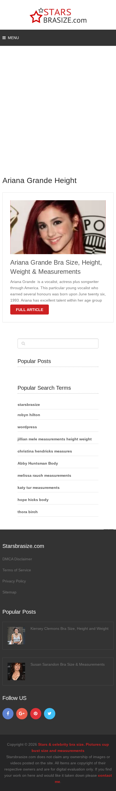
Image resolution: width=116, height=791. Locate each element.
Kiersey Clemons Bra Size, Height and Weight (69, 628)
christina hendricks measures (45, 451)
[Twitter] (49, 713)
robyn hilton (29, 415)
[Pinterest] (36, 713)
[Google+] (22, 713)
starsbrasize (29, 404)
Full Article (29, 310)
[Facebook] (8, 713)
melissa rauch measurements (44, 475)
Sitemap (9, 592)
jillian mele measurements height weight (55, 439)
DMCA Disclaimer (17, 559)
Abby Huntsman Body (38, 463)
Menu (13, 38)
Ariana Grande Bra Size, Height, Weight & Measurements (56, 267)
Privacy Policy (14, 581)
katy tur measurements (39, 487)
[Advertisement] (58, 114)
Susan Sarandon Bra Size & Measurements (67, 664)
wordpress (27, 427)
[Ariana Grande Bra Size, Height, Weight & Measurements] (58, 227)
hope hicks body (33, 500)
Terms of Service (16, 570)
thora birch (28, 512)
